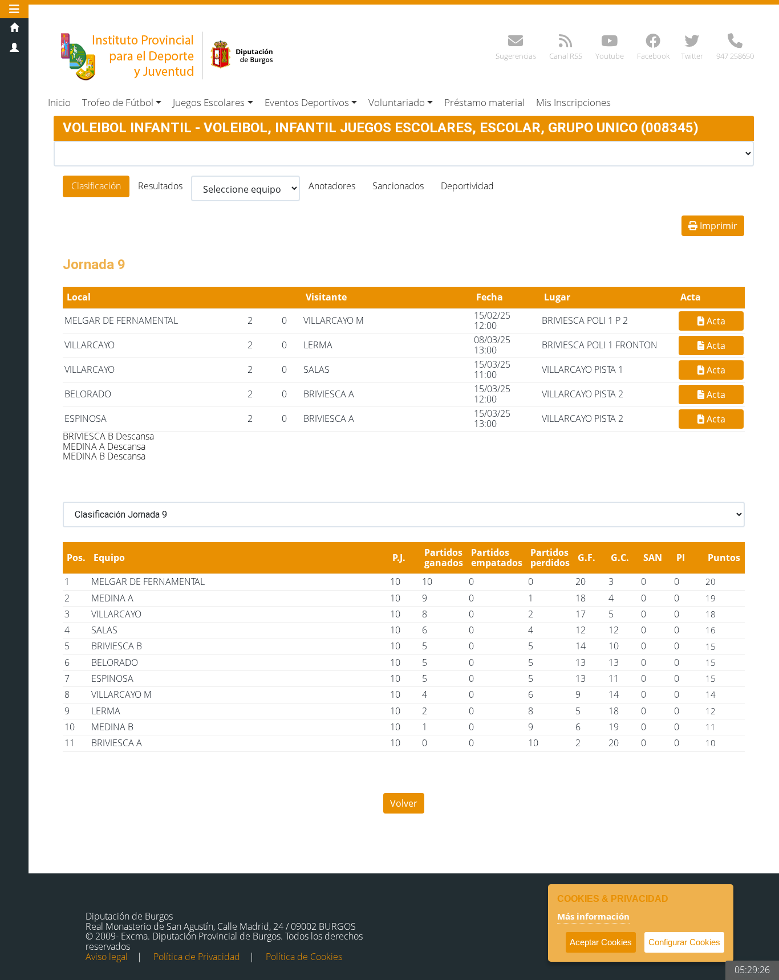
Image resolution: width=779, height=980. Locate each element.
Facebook (653, 56)
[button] (14, 9)
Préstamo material (484, 102)
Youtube (609, 56)
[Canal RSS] (565, 43)
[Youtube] (609, 43)
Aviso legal (107, 956)
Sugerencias (516, 56)
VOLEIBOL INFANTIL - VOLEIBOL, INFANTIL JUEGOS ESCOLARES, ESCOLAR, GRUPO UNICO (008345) (381, 128)
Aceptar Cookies (601, 942)
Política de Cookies (304, 956)
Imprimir (717, 225)
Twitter (692, 56)
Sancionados (398, 186)
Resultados (160, 186)
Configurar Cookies (684, 942)
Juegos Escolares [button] (209, 102)
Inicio (59, 102)
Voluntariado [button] (396, 102)
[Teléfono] (735, 43)
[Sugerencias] (515, 43)
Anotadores (332, 186)
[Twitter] (691, 43)
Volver (403, 803)
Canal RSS (565, 56)
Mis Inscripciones (573, 102)
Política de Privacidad (196, 956)
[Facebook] (653, 43)
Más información (593, 916)
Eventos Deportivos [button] (307, 102)
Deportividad (467, 186)
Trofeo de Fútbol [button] (117, 102)
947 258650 (735, 56)
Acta (714, 321)
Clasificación (96, 186)
